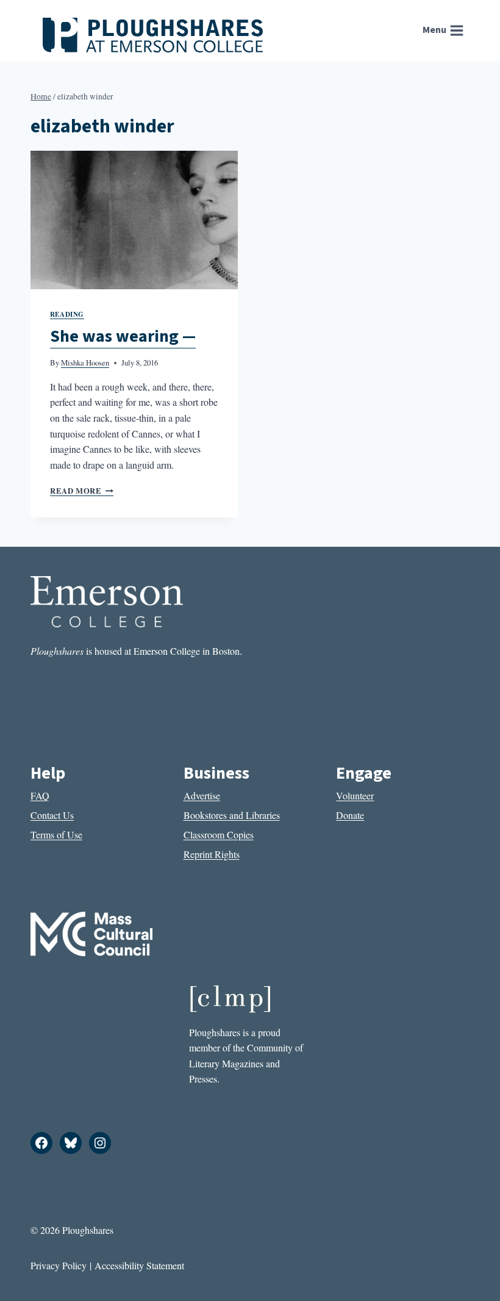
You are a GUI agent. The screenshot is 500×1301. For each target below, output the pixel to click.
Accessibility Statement (139, 1265)
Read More (81, 490)
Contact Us (52, 815)
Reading (67, 314)
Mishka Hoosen (85, 362)
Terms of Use (56, 834)
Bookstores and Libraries (232, 815)
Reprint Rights (212, 854)
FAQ (39, 795)
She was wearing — (123, 336)
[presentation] (134, 220)
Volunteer (355, 795)
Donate (350, 815)
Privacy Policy (58, 1265)
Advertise (202, 795)
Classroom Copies (219, 834)
